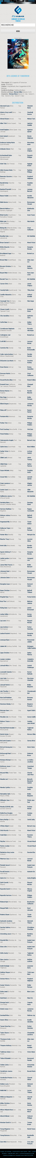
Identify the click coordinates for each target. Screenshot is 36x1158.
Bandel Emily (4, 183)
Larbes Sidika (4, 614)
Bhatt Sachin (4, 215)
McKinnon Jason (5, 766)
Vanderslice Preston (6, 1077)
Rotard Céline (31, 380)
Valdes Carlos (4, 1065)
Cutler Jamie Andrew (6, 354)
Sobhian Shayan (5, 972)
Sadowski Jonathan (6, 921)
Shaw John (3, 946)
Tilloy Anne (30, 290)
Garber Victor (4, 451)
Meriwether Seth (5, 794)
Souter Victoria (4, 985)
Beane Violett (4, 195)
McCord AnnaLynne (6, 747)
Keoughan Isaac (5, 584)
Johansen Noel (4, 571)
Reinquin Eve (31, 534)
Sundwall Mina (4, 1015)
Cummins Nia (4, 348)
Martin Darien (4, 734)
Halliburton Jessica (6, 496)
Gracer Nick (3, 477)
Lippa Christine (4, 652)
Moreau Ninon (13, 94)
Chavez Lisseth (4, 309)
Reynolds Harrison (5, 895)
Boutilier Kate (4, 236)
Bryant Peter (4, 273)
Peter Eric (30, 998)
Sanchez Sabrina (5, 927)
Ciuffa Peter (3, 322)
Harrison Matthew (5, 509)
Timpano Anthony (5, 1045)
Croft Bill (3, 341)
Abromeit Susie (4, 106)
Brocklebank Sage (5, 253)
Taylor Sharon (4, 1032)
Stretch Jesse (4, 1009)
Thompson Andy (5, 1039)
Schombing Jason (5, 934)
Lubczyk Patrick (5, 685)
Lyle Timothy (4, 691)
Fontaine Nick (4, 416)
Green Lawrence (5, 483)
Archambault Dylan (6, 155)
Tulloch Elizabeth (5, 1058)
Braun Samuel (4, 242)
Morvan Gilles (18, 92)
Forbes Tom (4, 423)
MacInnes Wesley (5, 704)
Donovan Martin (5, 373)
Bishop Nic (3, 228)
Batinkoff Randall (5, 189)
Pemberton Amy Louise (7, 852)
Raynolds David (5, 889)
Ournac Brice (31, 740)
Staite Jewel (3, 991)
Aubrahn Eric (31, 871)
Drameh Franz (4, 384)
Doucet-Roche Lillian (6, 380)
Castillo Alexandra (5, 294)
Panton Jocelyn (5, 846)
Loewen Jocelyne (5, 659)
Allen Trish (3, 123)
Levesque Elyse (4, 640)
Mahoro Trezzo (5, 721)
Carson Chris (4, 283)
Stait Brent (3, 998)
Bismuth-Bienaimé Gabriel (30, 781)
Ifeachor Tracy (4, 539)
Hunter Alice (4, 534)
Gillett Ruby (3, 464)
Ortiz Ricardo (4, 830)
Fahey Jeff (3, 410)
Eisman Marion (4, 391)
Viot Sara (30, 429)
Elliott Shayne (4, 403)
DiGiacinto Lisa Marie (6, 360)
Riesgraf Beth (4, 908)
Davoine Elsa (31, 852)
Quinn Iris (3, 878)
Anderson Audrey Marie (7, 142)
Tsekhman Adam (5, 1052)
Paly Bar (2, 841)
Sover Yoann (31, 215)
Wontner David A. (5, 1122)
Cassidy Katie (4, 290)
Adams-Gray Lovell (6, 112)
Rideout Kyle (4, 902)
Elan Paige (3, 397)
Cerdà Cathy (31, 819)
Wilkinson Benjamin (6, 1097)
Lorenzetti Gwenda (6, 672)
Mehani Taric (31, 118)
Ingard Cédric (31, 710)
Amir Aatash (4, 136)
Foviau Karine (31, 597)
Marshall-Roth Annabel (7, 728)
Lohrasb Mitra (4, 665)
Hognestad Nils (5, 521)
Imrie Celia (3, 545)
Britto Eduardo (4, 247)
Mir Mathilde (31, 236)
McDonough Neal (5, 753)
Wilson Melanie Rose (6, 1109)
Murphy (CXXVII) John (6, 806)
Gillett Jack (3, 457)
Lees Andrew (4, 627)
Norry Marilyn (4, 819)
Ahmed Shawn (4, 118)
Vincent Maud (31, 841)
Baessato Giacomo (6, 176)
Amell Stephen (4, 129)
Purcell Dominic (5, 871)
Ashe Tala (3, 163)
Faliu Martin (30, 221)
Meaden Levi (4, 779)
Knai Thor (3, 601)
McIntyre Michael (5, 760)
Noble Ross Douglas (6, 813)
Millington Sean (5, 800)
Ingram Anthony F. (5, 552)
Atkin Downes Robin (6, 170)
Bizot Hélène (31, 446)
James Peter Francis (6, 565)
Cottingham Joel (5, 335)
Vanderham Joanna (6, 1071)
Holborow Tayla (5, 528)
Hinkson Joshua (5, 515)
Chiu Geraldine (4, 315)
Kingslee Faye (4, 597)
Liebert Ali (3, 646)
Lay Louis (3, 620)
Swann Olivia (4, 1020)
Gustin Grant (4, 489)
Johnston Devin (5, 577)
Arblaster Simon (5, 149)
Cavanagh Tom (4, 301)
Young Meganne (5, 1129)
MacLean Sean (4, 710)
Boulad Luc (30, 253)
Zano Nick (3, 1142)
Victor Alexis (31, 1052)
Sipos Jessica (4, 959)
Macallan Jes (4, 717)
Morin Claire (31, 747)
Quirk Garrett (4, 882)
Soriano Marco (4, 978)
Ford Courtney (4, 429)
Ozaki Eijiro (3, 835)
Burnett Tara (4, 279)
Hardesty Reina (4, 502)
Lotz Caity (3, 678)
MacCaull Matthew (6, 697)
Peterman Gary (4, 858)
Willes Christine (5, 1103)
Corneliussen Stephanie (7, 328)
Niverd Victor (31, 242)
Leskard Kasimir (5, 633)
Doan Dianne (4, 367)
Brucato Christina (5, 266)
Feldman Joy (31, 1015)
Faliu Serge (30, 301)
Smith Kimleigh (4, 966)
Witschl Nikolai (4, 1116)
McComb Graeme (5, 740)
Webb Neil (3, 1090)
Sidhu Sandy (4, 953)
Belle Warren (4, 202)
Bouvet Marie (31, 1071)
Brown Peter (4, 260)
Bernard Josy (31, 440)
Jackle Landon (4, 558)
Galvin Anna (4, 446)
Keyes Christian (5, 590)
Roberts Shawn (4, 914)
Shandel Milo (4, 940)
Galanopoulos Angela (6, 440)
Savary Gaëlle (31, 717)
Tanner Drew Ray (5, 1026)
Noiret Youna (31, 1129)
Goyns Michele (4, 470)
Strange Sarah (4, 1002)
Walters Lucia (4, 1084)
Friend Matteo (4, 434)
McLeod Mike (4, 772)
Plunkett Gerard (5, 865)
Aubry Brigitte (31, 878)
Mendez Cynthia (5, 787)
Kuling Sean (3, 608)
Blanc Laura (30, 991)
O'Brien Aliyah (4, 826)
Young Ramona (5, 1135)
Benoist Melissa (5, 208)
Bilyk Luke (3, 221)
